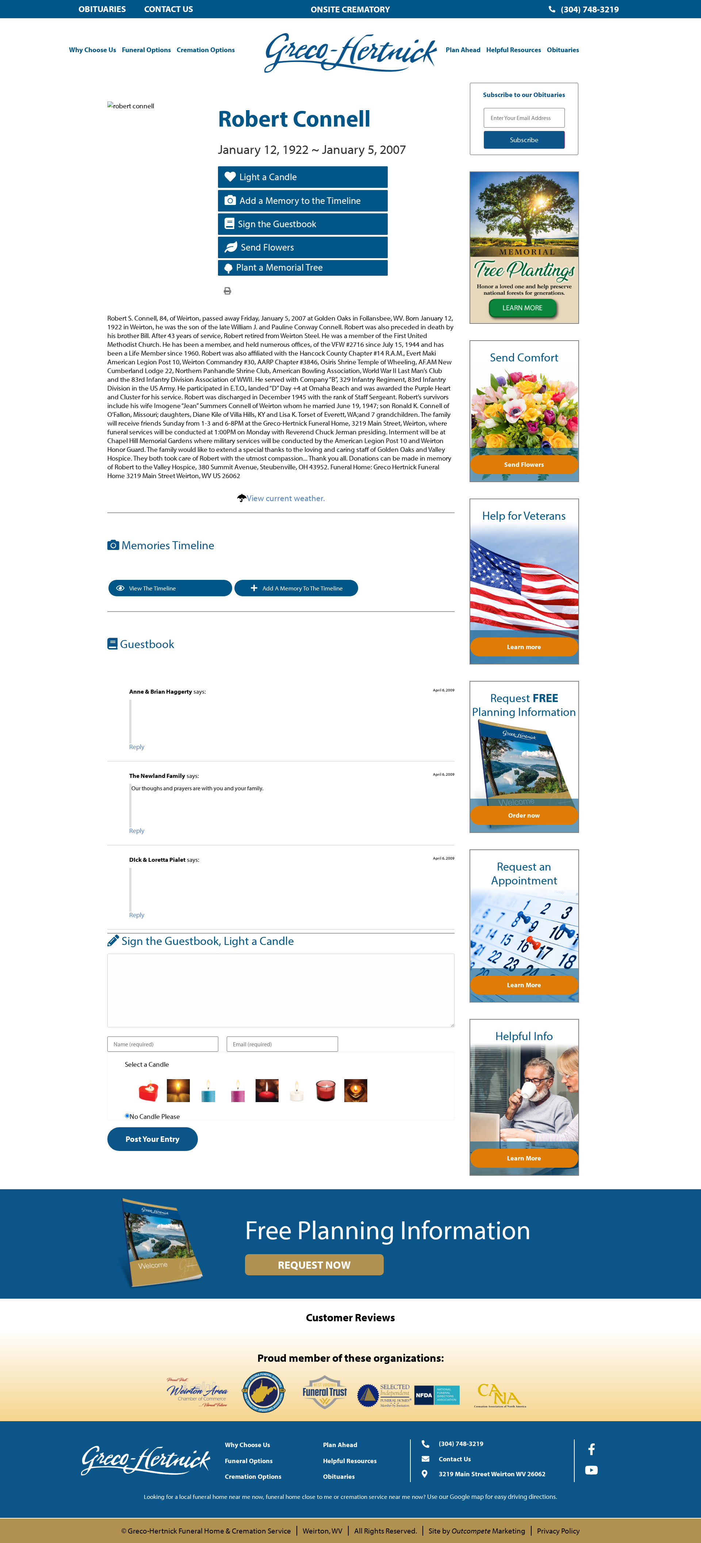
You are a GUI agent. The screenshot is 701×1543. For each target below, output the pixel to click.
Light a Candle (268, 177)
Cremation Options (206, 49)
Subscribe (524, 139)
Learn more (524, 647)
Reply (136, 747)
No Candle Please (155, 1116)
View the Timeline (152, 588)
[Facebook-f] (591, 1449)
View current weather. (286, 498)
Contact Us (168, 8)
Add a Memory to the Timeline (300, 200)
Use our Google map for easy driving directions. (492, 1496)
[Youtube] (591, 1470)
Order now (524, 815)
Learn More (524, 985)
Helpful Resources (513, 49)
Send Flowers (267, 247)
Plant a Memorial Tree (279, 267)
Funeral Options (146, 49)
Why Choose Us (92, 49)
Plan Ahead (463, 49)
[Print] (227, 290)
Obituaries (102, 8)
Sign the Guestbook (277, 224)
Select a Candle (147, 1064)
